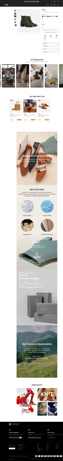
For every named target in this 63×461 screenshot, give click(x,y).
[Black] (48, 16)
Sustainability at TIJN (40, 449)
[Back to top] (62, 459)
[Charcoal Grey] (44, 16)
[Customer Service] (54, 5)
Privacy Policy (58, 459)
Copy (20, 437)
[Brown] (49, 16)
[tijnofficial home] (6, 5)
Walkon (38, 445)
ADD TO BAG (19, 119)
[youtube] (13, 445)
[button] (51, 43)
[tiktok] (9, 445)
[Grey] (51, 16)
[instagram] (11, 445)
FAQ (47, 448)
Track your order (12, 448)
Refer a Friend (51, 437)
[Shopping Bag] (51, 5)
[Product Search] (47, 5)
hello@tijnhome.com (20, 445)
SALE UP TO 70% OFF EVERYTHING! (31, 1)
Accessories (38, 448)
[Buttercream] (46, 16)
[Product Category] (58, 5)
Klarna (47, 449)
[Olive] (56, 16)
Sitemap (54, 459)
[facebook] (15, 445)
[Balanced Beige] (53, 16)
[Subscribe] (40, 437)
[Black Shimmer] (42, 16)
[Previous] (4, 76)
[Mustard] (55, 16)
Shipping (48, 445)
